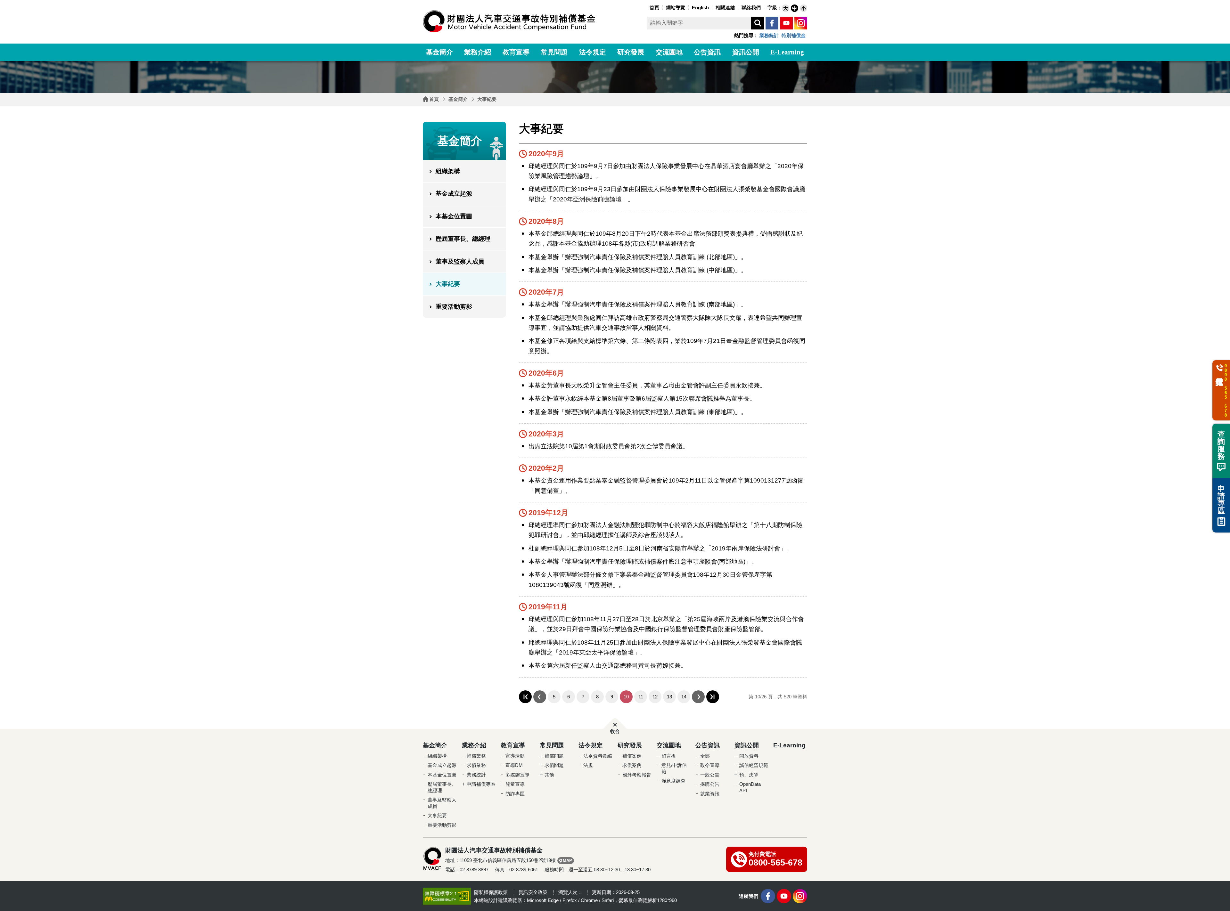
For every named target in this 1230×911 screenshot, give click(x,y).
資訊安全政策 (533, 892)
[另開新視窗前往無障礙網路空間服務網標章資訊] (447, 896)
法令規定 (592, 52)
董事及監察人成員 (460, 261)
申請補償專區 (481, 784)
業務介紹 (477, 52)
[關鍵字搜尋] (757, 23)
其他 (549, 774)
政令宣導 (709, 765)
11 (640, 696)
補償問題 (554, 756)
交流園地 (669, 52)
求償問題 (554, 765)
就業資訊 (709, 793)
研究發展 (630, 52)
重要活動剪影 (454, 306)
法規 (588, 765)
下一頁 (698, 696)
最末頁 (712, 696)
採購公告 (709, 784)
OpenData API (750, 787)
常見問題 (554, 52)
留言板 (668, 756)
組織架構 (448, 171)
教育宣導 (516, 52)
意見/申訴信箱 (674, 768)
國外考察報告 (636, 774)
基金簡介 (439, 52)
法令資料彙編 (597, 756)
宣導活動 (515, 756)
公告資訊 (707, 52)
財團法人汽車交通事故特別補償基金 (509, 21)
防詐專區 (515, 793)
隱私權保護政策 (491, 892)
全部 (705, 756)
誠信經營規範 (753, 765)
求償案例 (632, 765)
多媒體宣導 (517, 774)
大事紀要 (486, 99)
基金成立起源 (454, 193)
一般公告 (709, 774)
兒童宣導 (515, 784)
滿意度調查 (673, 781)
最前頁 (525, 696)
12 (655, 696)
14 (683, 696)
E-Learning (787, 52)
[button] (785, 8)
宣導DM (514, 765)
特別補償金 (794, 35)
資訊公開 (745, 52)
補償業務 (476, 756)
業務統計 (769, 35)
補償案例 (632, 756)
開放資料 (748, 756)
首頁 (434, 99)
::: (646, 6)
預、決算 (748, 774)
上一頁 (539, 696)
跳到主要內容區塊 (13, 1)
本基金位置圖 (454, 216)
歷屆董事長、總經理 (463, 238)
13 (669, 696)
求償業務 (476, 765)
